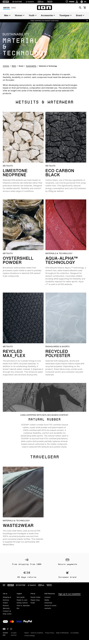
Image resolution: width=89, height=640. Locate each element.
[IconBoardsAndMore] (4, 585)
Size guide (21, 597)
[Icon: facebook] (7, 629)
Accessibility (74, 633)
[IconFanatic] (30, 1)
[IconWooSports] (49, 1)
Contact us (7, 611)
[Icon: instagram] (11, 629)
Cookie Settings (29, 636)
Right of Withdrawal (62, 633)
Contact (47, 597)
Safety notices (22, 602)
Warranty (6, 608)
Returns (6, 605)
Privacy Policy (49, 633)
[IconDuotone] (17, 1)
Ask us (5, 594)
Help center (7, 614)
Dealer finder (35, 597)
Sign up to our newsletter (69, 594)
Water (6, 7)
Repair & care (22, 600)
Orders (5, 602)
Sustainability (31, 66)
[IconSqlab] (40, 1)
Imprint (26, 633)
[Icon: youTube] (4, 629)
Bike (13, 7)
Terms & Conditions (37, 633)
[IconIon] (6, 1)
